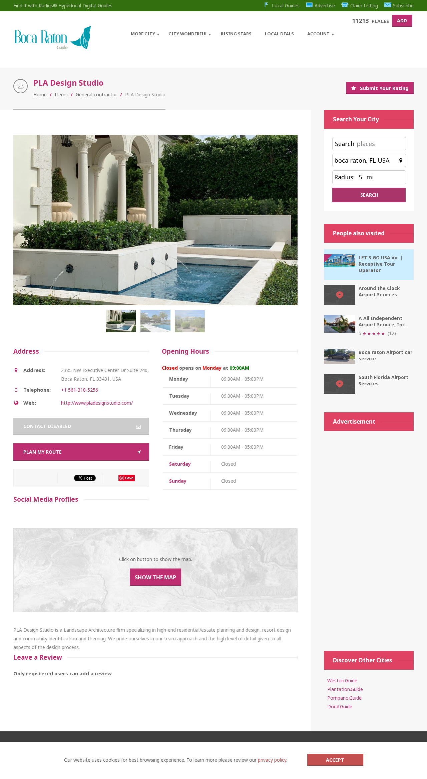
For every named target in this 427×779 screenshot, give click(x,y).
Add (402, 20)
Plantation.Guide (345, 689)
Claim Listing (364, 5)
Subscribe (403, 5)
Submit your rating (384, 88)
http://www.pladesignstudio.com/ (97, 403)
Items (61, 94)
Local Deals (279, 34)
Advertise (325, 5)
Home (40, 94)
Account (318, 34)
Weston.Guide (342, 680)
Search (344, 144)
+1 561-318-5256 (79, 390)
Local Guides (286, 5)
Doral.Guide (339, 706)
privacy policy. (272, 760)
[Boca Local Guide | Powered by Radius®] (52, 47)
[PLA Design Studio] (122, 324)
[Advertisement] (369, 538)
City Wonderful (187, 34)
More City (143, 34)
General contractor (96, 94)
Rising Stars (236, 34)
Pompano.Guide (344, 698)
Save (129, 477)
